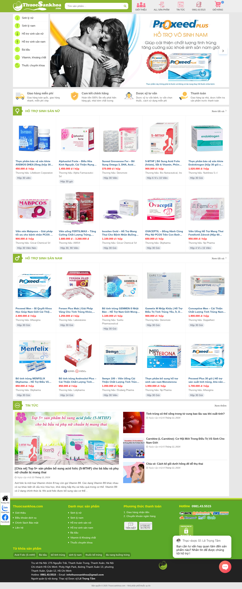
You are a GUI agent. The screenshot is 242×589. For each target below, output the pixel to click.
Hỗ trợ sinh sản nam (34, 41)
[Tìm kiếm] (125, 6)
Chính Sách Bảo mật (26, 522)
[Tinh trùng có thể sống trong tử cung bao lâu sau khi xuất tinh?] (133, 422)
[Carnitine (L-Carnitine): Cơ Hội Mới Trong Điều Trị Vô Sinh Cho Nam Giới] (133, 447)
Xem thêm (220, 405)
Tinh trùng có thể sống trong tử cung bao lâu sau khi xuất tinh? (185, 413)
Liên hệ (19, 527)
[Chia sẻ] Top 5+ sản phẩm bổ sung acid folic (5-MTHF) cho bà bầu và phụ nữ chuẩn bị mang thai (67, 470)
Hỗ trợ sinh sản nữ (33, 33)
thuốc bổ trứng (94, 554)
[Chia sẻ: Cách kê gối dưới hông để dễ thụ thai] (133, 472)
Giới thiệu (20, 512)
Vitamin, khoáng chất (34, 57)
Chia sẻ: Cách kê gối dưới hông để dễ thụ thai (174, 463)
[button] (52, 85)
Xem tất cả (218, 111)
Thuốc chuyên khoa (33, 65)
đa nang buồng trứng (118, 554)
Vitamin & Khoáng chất (83, 537)
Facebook (5, 522)
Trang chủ (5, 503)
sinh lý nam (75, 554)
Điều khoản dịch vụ (25, 517)
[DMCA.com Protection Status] (186, 531)
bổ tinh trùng (58, 554)
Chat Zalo (5, 512)
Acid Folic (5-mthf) (25, 554)
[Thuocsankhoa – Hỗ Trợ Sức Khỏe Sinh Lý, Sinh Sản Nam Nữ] (37, 5)
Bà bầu (26, 49)
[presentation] (56, 50)
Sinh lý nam (28, 25)
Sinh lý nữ (27, 17)
